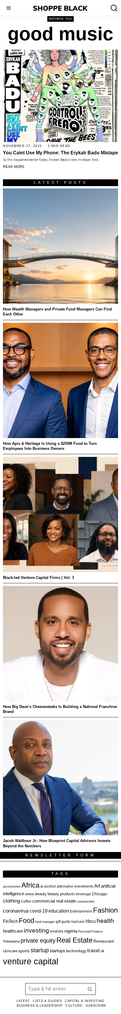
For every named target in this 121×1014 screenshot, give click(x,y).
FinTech (10, 921)
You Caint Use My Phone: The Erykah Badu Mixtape (60, 152)
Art (97, 885)
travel (93, 950)
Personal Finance (90, 931)
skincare (10, 951)
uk (102, 951)
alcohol (50, 886)
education (58, 910)
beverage (83, 894)
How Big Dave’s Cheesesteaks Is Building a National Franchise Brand (60, 709)
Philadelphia (11, 941)
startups (57, 950)
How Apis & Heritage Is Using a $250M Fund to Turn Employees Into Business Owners (50, 446)
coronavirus (16, 911)
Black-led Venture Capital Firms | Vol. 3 (38, 577)
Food (26, 920)
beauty (41, 894)
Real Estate (74, 940)
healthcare (13, 930)
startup (40, 950)
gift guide (63, 921)
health (105, 920)
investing (36, 930)
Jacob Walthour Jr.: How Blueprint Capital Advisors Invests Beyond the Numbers (56, 843)
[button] (90, 989)
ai (41, 886)
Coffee (26, 901)
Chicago (99, 893)
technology (76, 950)
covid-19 (39, 910)
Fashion (105, 910)
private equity (38, 940)
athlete (29, 894)
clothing (11, 901)
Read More (13, 167)
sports (24, 950)
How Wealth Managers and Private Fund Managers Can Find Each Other (57, 311)
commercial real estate (54, 901)
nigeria (70, 931)
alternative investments (75, 886)
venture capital (30, 961)
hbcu (90, 921)
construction (86, 901)
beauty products (61, 894)
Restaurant (103, 941)
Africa (30, 885)
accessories (12, 886)
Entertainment (81, 911)
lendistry (56, 931)
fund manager (45, 921)
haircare (78, 922)
